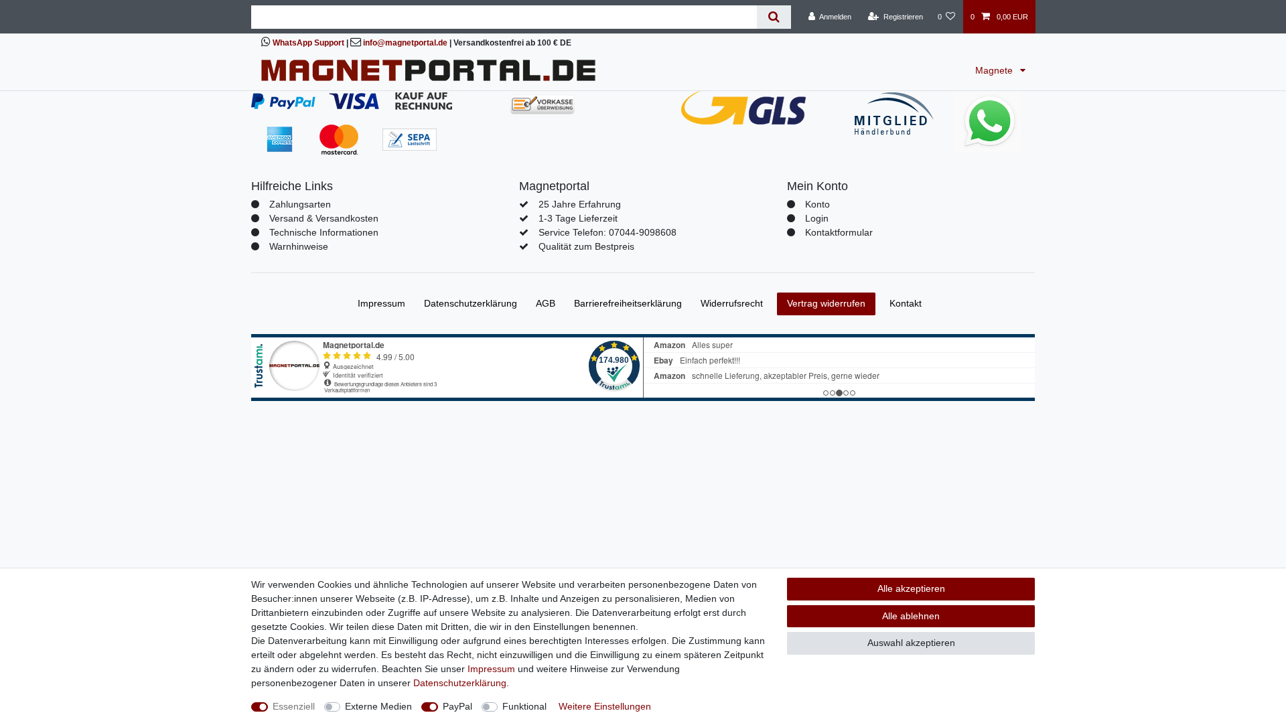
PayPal (457, 706)
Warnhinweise (298, 246)
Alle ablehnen (911, 616)
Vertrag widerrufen (826, 303)
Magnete (995, 70)
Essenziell (294, 706)
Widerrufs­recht (732, 303)
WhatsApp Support (308, 43)
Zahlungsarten (300, 204)
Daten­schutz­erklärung (470, 303)
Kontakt (905, 303)
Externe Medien (378, 706)
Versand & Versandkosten (323, 218)
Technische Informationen (323, 232)
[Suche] (774, 17)
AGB (545, 303)
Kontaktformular (839, 232)
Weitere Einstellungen (605, 706)
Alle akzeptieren (911, 588)
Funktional (524, 706)
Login (817, 218)
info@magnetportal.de (405, 43)
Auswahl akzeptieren (911, 642)
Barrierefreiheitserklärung (628, 303)
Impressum (381, 303)
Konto (817, 204)
